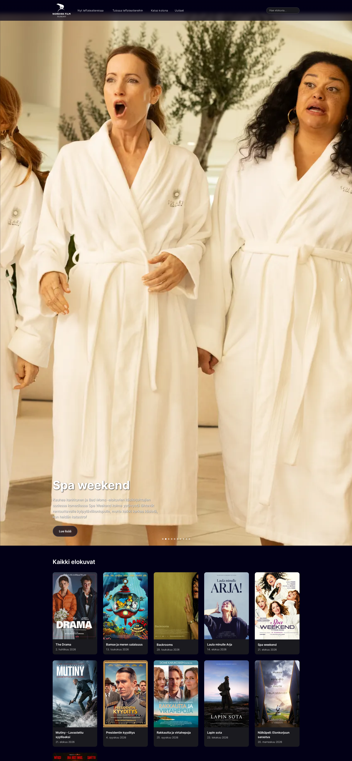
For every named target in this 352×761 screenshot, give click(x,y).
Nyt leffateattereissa (90, 10)
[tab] (163, 539)
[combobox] (283, 10)
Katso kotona (159, 10)
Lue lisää (65, 531)
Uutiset (179, 10)
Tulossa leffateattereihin (128, 10)
